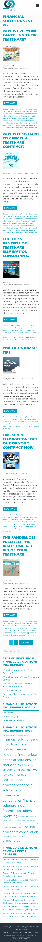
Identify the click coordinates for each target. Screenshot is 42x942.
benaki (15, 735)
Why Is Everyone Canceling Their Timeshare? (20, 36)
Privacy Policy (21, 929)
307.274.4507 (24, 938)
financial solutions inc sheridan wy (22, 330)
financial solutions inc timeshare (14, 332)
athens (10, 735)
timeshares (33, 128)
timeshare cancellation (11, 339)
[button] (37, 5)
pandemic (32, 633)
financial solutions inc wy (21, 123)
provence (29, 823)
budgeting (10, 419)
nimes (11, 823)
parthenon (23, 823)
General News (15, 109)
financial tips (23, 426)
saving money (34, 426)
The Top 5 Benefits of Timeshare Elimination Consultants (16, 248)
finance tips (18, 419)
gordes (28, 816)
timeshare (23, 125)
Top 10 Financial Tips (12, 690)
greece (32, 816)
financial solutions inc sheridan (20, 114)
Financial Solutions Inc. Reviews (18, 932)
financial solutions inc (13, 111)
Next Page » (25, 643)
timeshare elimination (20, 128)
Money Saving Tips (27, 417)
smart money (7, 428)
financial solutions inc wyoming (16, 337)
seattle (11, 827)
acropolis (5, 735)
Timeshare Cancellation (29, 109)
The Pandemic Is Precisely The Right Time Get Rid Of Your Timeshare (19, 546)
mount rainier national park (21, 820)
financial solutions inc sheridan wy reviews (20, 769)
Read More (10, 103)
